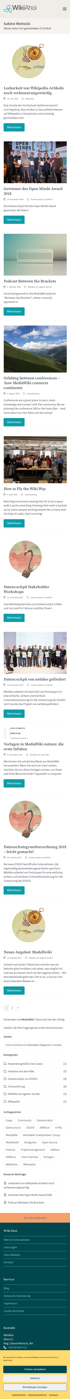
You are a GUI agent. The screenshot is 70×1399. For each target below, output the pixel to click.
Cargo (9, 1120)
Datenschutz (13, 1127)
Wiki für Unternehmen (17, 1240)
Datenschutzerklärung (37, 1394)
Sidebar (55, 1149)
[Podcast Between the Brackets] (35, 254)
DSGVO (30, 1127)
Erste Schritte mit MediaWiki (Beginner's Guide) (34, 1045)
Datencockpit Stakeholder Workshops (26, 589)
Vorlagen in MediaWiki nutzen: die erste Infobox (34, 747)
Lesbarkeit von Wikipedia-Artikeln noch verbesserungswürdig (34, 90)
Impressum (53, 1394)
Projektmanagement (33, 1149)
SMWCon (11, 1157)
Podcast (10, 1149)
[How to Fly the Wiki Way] (35, 459)
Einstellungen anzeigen (35, 1387)
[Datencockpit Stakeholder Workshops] (26, 559)
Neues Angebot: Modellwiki (28, 952)
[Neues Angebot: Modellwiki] (29, 925)
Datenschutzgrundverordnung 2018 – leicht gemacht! (35, 849)
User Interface (29, 1157)
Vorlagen (48, 1157)
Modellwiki (12, 1142)
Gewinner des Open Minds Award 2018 (33, 191)
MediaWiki (12, 1135)
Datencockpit (45, 1120)
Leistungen (10, 1247)
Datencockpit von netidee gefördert (35, 679)
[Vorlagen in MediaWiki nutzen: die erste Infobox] (22, 733)
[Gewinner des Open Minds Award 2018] (35, 162)
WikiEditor (12, 1164)
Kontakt (8, 1262)
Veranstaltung (33, 393)
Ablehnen (35, 1378)
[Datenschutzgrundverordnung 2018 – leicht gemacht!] (26, 819)
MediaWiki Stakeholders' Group (41, 1135)
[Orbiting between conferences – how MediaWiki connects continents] (35, 349)
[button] (65, 9)
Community (24, 1120)
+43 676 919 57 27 (17, 1347)
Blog (6, 1288)
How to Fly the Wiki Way (25, 488)
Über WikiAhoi (12, 1255)
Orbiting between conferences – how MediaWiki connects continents (32, 383)
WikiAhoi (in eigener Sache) (40, 286)
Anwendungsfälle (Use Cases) (25, 1064)
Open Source (49, 1142)
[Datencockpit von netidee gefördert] (35, 652)
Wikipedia (30, 98)
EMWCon (45, 1127)
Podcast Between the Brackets (30, 281)
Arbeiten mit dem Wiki (39, 754)
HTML (58, 1127)
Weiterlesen (14, 127)
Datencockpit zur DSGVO (42, 199)
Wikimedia (29, 1164)
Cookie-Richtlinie (19, 1394)
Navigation (30, 1142)
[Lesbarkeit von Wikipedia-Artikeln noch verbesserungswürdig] (29, 61)
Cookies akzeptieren (35, 1369)
